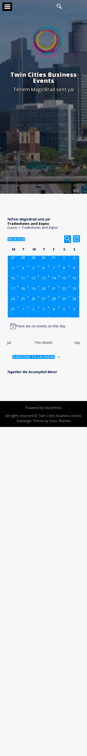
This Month (43, 343)
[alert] (43, 326)
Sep (77, 343)
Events (12, 228)
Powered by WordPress (43, 407)
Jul (9, 343)
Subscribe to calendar (33, 357)
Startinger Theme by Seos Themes (43, 420)
